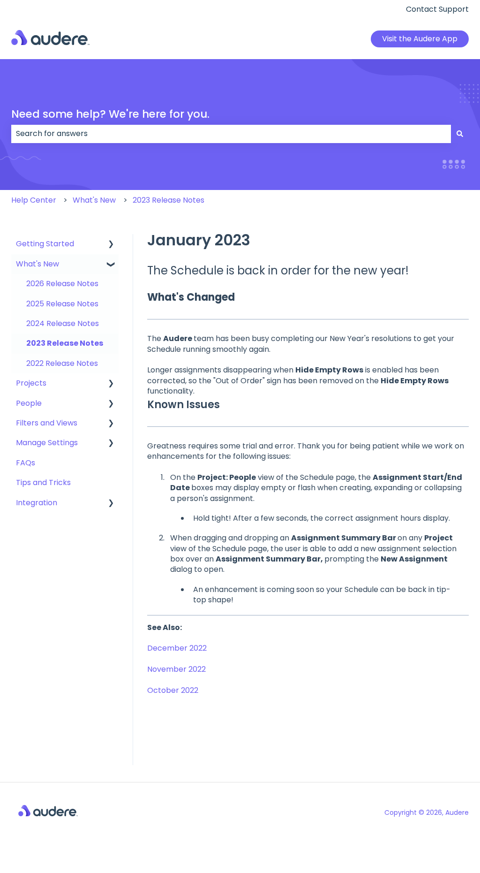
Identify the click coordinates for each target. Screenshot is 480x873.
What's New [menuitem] (37, 263)
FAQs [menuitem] (25, 462)
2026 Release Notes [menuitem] (62, 283)
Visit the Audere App (419, 38)
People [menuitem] (29, 403)
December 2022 (177, 648)
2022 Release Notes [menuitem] (62, 363)
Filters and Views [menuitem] (46, 423)
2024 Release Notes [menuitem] (62, 323)
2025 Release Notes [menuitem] (62, 303)
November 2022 (176, 669)
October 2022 (172, 690)
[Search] (460, 134)
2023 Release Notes (168, 200)
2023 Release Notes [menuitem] (64, 343)
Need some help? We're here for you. (110, 113)
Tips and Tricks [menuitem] (43, 482)
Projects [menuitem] (31, 383)
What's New (94, 200)
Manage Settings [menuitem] (47, 442)
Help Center (33, 200)
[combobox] (231, 134)
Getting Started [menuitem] (45, 243)
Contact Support (437, 9)
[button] (111, 244)
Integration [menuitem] (36, 502)
